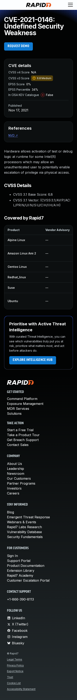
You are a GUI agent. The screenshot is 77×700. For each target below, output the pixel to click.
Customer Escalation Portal (28, 580)
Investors (14, 488)
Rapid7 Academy (20, 575)
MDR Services (18, 409)
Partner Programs (21, 483)
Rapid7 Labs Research (24, 527)
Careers (13, 493)
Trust (10, 677)
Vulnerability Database (24, 532)
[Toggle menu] (70, 5)
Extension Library (20, 570)
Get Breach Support (23, 440)
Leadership (15, 469)
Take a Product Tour (23, 435)
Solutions (14, 413)
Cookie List (14, 683)
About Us (14, 464)
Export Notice (15, 671)
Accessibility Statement (21, 689)
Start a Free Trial (20, 430)
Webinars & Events (21, 522)
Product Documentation (25, 566)
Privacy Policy (15, 665)
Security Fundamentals (25, 537)
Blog (10, 512)
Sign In (12, 556)
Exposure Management (25, 404)
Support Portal (18, 561)
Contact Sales (18, 445)
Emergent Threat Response (28, 517)
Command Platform (22, 399)
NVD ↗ (13, 135)
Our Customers (19, 478)
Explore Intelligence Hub (33, 360)
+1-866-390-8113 (20, 599)
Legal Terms (14, 659)
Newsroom (15, 473)
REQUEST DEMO (18, 46)
